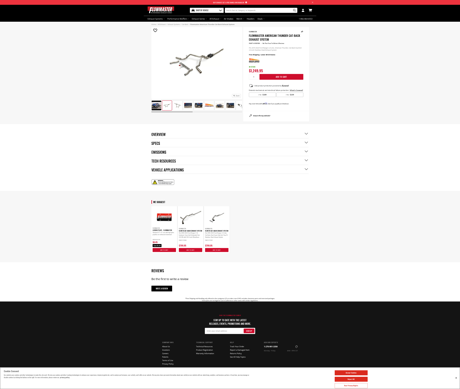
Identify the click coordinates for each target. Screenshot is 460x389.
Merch (239, 19)
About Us (166, 346)
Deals (260, 19)
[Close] (456, 377)
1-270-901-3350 (271, 346)
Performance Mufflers (177, 19)
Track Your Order (237, 346)
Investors (166, 350)
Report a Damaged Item (240, 350)
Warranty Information (205, 353)
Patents (165, 357)
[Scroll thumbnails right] (241, 105)
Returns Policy (236, 353)
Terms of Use (167, 360)
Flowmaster (253, 32)
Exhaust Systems (155, 19)
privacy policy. (65, 377)
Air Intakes (228, 19)
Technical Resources (204, 346)
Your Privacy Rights (351, 385)
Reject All (351, 379)
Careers (165, 353)
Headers (250, 19)
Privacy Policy (168, 364)
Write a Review (162, 288)
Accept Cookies (351, 372)
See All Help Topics (238, 357)
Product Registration (204, 350)
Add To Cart (281, 76)
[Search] (293, 10)
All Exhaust (214, 19)
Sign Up (249, 331)
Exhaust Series (198, 19)
